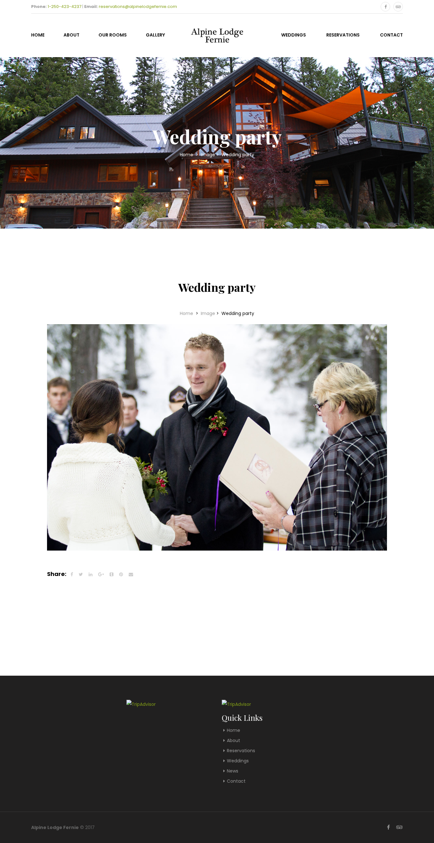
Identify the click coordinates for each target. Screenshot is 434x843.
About (71, 35)
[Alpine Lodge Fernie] (217, 34)
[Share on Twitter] (81, 574)
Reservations (343, 35)
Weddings (293, 35)
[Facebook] (385, 6)
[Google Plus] (101, 574)
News (232, 771)
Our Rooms (112, 35)
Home (37, 35)
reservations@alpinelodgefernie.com (138, 6)
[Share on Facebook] (72, 574)
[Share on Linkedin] (90, 574)
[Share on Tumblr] (111, 574)
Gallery (155, 35)
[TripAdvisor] (398, 6)
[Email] (131, 574)
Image (208, 154)
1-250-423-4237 (64, 6)
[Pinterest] (121, 574)
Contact (391, 35)
